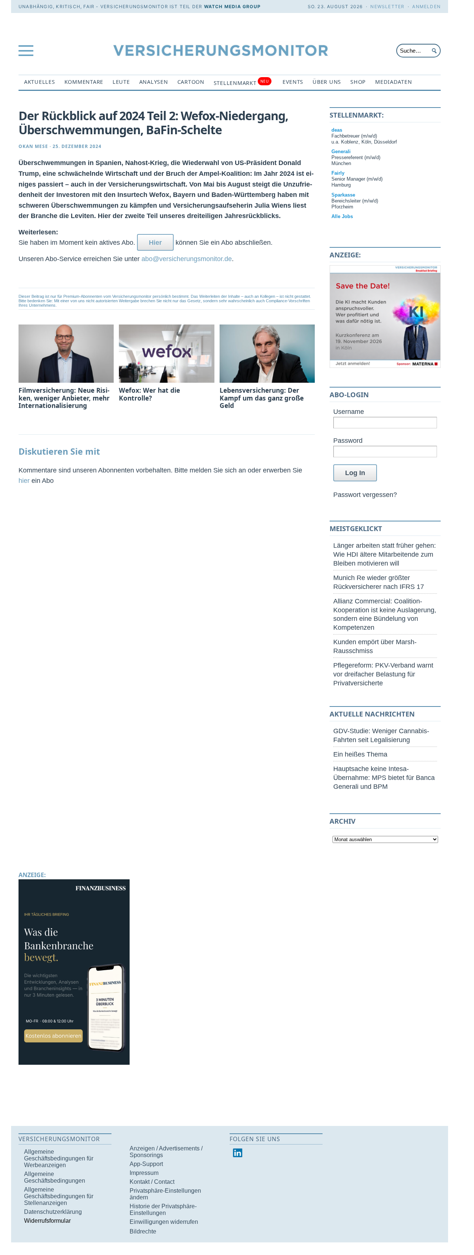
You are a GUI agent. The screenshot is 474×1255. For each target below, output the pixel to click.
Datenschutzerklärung (53, 1212)
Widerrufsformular (47, 1221)
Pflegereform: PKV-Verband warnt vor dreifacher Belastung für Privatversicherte (383, 674)
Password (348, 440)
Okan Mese (33, 146)
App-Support (146, 1164)
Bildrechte (143, 1231)
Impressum (144, 1173)
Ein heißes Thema (360, 754)
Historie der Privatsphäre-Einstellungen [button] (163, 1209)
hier (24, 480)
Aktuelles (39, 81)
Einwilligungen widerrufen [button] (164, 1222)
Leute (121, 81)
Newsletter (387, 6)
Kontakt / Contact (152, 1182)
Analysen (153, 81)
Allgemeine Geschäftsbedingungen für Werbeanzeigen (58, 1158)
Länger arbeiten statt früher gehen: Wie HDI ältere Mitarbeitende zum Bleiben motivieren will (384, 554)
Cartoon (190, 81)
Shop (358, 81)
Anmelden (426, 6)
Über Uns (327, 81)
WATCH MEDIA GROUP (232, 6)
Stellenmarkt (241, 82)
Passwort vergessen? (365, 494)
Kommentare (83, 81)
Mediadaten (393, 81)
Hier (155, 242)
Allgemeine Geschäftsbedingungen (54, 1177)
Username (348, 411)
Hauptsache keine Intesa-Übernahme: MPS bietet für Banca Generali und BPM (384, 777)
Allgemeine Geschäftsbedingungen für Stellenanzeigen (58, 1196)
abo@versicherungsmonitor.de (186, 259)
